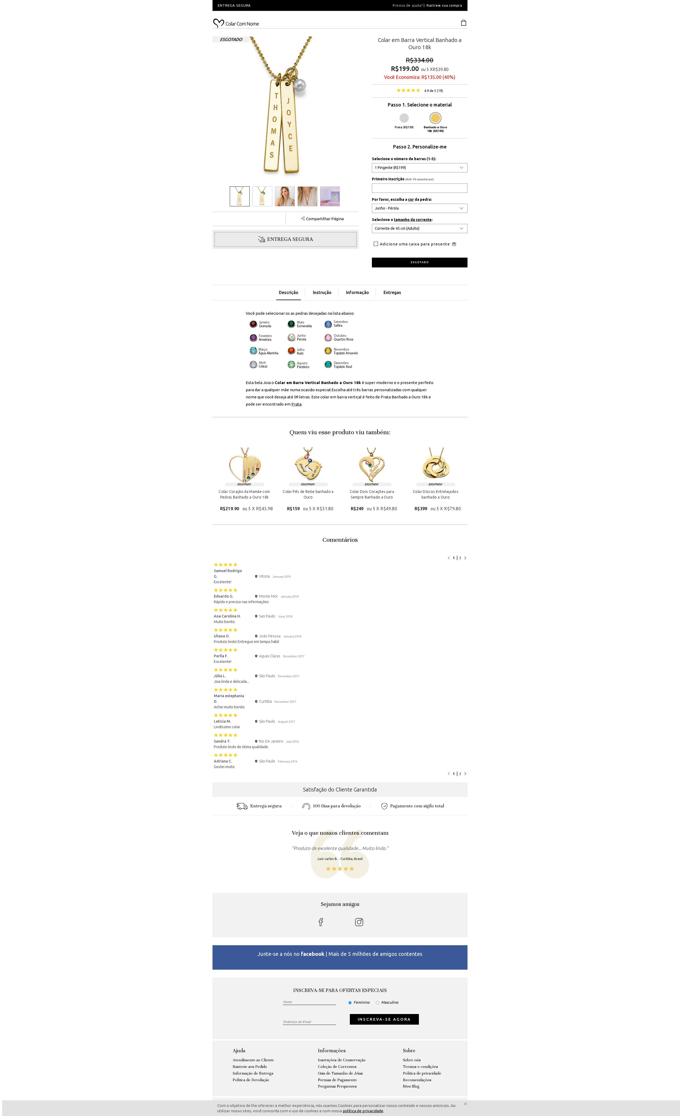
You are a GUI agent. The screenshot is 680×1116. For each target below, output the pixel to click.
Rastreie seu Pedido (250, 1066)
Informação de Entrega (253, 1073)
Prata (296, 404)
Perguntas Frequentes (337, 1086)
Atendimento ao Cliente (253, 1060)
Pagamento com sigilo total (417, 806)
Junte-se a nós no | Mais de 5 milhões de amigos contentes (340, 954)
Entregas (392, 292)
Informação (357, 292)
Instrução (322, 292)
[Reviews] (408, 91)
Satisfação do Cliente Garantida (340, 789)
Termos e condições (420, 1066)
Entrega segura (266, 806)
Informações (332, 1050)
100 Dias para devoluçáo (337, 806)
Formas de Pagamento (337, 1079)
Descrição (288, 292)
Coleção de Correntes (337, 1066)
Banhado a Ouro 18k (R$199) (435, 129)
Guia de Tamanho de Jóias (340, 1073)
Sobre (409, 1050)
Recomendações (417, 1079)
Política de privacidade (422, 1073)
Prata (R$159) (404, 127)
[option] (284, 5)
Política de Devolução (251, 1079)
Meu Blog (411, 1086)
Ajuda (239, 1050)
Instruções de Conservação (342, 1060)
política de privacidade (363, 1111)
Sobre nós (412, 1060)
